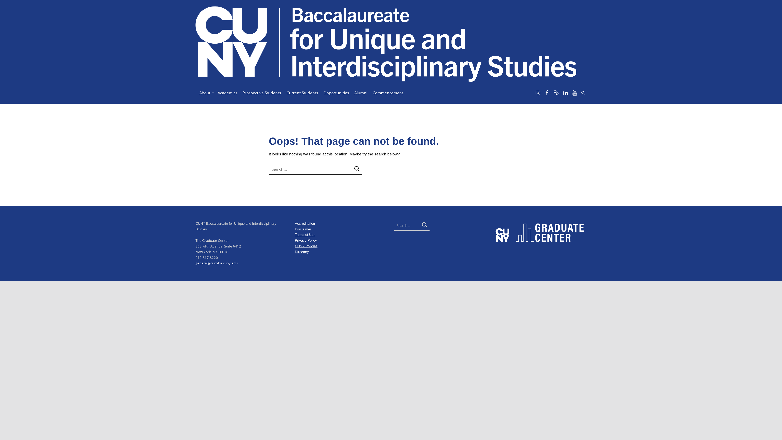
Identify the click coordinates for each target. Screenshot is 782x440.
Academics (227, 93)
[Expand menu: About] (213, 93)
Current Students (302, 93)
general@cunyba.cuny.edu (217, 263)
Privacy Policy (306, 240)
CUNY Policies (306, 246)
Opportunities (336, 93)
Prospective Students (262, 93)
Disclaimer (303, 229)
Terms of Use (305, 235)
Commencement (388, 93)
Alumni (360, 93)
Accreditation (305, 223)
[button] (583, 92)
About (204, 93)
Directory (302, 252)
